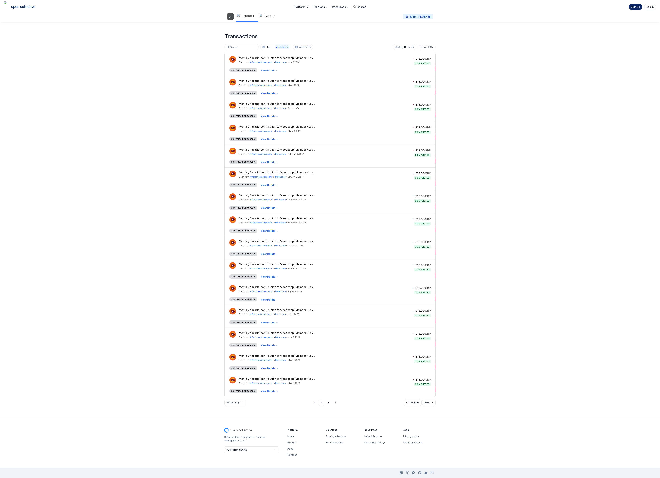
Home (290, 436)
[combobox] (404, 47)
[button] (247, 16)
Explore (291, 442)
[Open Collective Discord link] (426, 472)
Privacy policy (411, 436)
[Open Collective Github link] (419, 472)
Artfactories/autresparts (261, 62)
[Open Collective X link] (407, 472)
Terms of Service (413, 442)
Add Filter (305, 47)
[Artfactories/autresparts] (231, 16)
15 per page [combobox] (233, 402)
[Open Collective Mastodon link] (413, 472)
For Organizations (336, 436)
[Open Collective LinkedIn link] (401, 472)
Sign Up (635, 6)
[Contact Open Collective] (432, 472)
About (290, 448)
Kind (278, 47)
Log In (650, 6)
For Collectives (334, 442)
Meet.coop (280, 62)
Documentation (373, 442)
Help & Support (373, 436)
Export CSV (426, 47)
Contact (292, 454)
